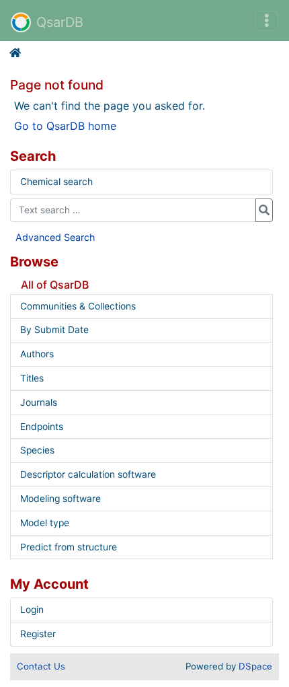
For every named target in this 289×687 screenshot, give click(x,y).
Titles (32, 378)
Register (38, 633)
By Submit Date (54, 329)
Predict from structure (68, 547)
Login (32, 609)
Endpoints (41, 426)
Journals (38, 402)
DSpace (255, 666)
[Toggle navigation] (266, 21)
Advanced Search (55, 237)
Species (37, 450)
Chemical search (56, 181)
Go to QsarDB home (65, 126)
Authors (37, 354)
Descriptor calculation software (88, 474)
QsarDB (59, 22)
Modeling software (60, 498)
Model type (44, 522)
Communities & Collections (78, 306)
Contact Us (41, 666)
